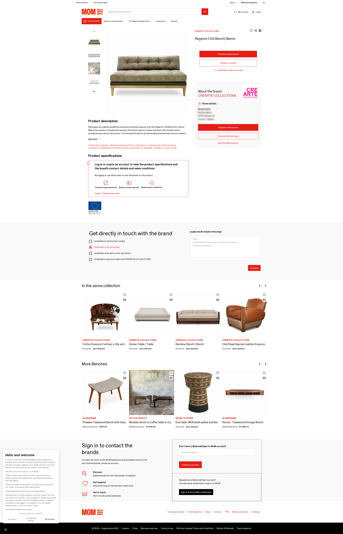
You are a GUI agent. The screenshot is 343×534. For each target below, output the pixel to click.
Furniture (93, 145)
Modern (148, 148)
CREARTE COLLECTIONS (165, 148)
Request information (228, 127)
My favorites (243, 12)
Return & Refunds (225, 528)
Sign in (233, 2)
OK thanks (49, 519)
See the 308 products (228, 143)
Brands (174, 21)
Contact (218, 512)
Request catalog (228, 63)
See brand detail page (228, 136)
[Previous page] (260, 285)
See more (92, 139)
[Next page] (265, 285)
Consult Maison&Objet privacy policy (18, 509)
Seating (104, 145)
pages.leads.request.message (206, 231)
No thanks (12, 519)
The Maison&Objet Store (139, 21)
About (208, 512)
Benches (114, 145)
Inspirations (161, 21)
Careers (125, 528)
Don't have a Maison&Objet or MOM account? (202, 446)
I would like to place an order (230, 70)
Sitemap (256, 512)
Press (135, 528)
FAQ (227, 512)
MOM (92, 11)
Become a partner (149, 528)
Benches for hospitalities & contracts (122, 148)
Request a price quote (228, 54)
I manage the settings (30, 519)
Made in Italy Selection (113, 21)
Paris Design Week (100, 2)
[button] (5, 529)
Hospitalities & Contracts (133, 145)
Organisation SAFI (110, 528)
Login (258, 12)
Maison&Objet (82, 2)
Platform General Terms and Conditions (195, 528)
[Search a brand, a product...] (205, 11)
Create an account (111, 193)
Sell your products (249, 2)
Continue (254, 268)
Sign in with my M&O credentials (196, 492)
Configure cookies (175, 512)
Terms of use (167, 528)
